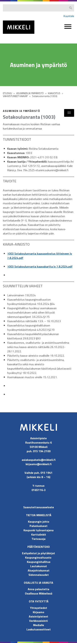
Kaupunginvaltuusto (38, 557)
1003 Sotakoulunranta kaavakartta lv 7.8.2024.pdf (40, 266)
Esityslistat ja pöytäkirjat (38, 553)
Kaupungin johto (38, 521)
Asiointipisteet (38, 616)
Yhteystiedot (38, 608)
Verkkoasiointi (38, 621)
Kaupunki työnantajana (38, 530)
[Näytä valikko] (69, 113)
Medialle (38, 625)
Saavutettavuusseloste (38, 507)
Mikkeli (7, 34)
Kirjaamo (38, 612)
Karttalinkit (38, 534)
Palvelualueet (38, 526)
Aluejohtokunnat (38, 570)
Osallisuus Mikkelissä (38, 593)
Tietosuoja (38, 539)
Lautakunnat (38, 566)
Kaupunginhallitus (38, 562)
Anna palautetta (38, 589)
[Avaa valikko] (68, 28)
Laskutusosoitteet (39, 629)
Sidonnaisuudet (38, 575)
